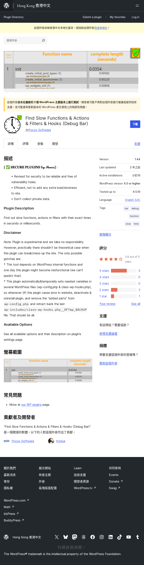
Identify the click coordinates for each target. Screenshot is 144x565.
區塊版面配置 (48, 488)
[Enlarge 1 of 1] (87, 364)
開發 (55, 144)
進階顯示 (105, 234)
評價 (25, 144)
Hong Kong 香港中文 (27, 537)
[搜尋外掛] (43, 40)
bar (126, 208)
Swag (114, 488)
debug (135, 208)
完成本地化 (100, 27)
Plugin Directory (14, 17)
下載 (135, 124)
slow (128, 223)
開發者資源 (81, 481)
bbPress (11, 514)
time (136, 223)
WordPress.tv (85, 488)
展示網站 (45, 468)
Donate (116, 481)
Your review (107, 304)
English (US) (132, 199)
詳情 (11, 144)
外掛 (42, 481)
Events (113, 475)
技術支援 (80, 475)
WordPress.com (16, 500)
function (134, 216)
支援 (137, 144)
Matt (9, 507)
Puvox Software (39, 130)
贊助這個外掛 (108, 363)
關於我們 (10, 468)
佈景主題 (45, 475)
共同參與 (115, 468)
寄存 (7, 481)
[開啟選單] (138, 5)
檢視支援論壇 (108, 333)
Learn (78, 468)
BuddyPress (14, 520)
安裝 (40, 144)
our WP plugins (31, 404)
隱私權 (8, 488)
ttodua (60, 441)
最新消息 (10, 475)
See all (135, 304)
